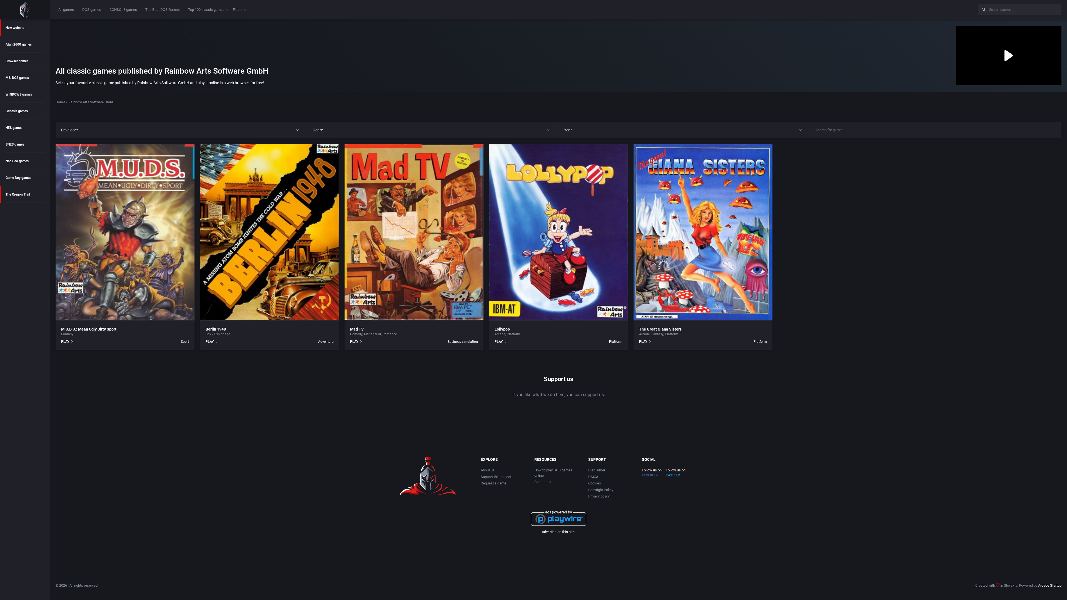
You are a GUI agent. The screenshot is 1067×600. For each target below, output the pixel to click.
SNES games (15, 144)
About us (488, 470)
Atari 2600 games (19, 44)
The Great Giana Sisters (660, 329)
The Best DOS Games (162, 10)
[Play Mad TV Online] (414, 232)
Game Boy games (18, 178)
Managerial (372, 334)
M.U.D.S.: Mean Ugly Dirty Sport (88, 329)
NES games (14, 128)
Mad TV (357, 329)
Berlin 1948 (216, 329)
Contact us (542, 482)
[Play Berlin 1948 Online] (269, 232)
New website (15, 28)
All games (66, 10)
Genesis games (17, 111)
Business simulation (463, 342)
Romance (390, 334)
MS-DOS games (17, 78)
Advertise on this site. (558, 532)
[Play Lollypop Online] (558, 232)
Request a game (493, 483)
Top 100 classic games (206, 10)
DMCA (593, 477)
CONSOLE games (123, 10)
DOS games (91, 10)
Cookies (594, 483)
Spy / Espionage (218, 334)
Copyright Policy (600, 490)
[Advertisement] (928, 9)
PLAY (65, 342)
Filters (238, 10)
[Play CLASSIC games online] (25, 9)
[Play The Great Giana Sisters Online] (703, 232)
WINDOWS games (19, 94)
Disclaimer (596, 470)
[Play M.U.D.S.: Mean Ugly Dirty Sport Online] (125, 232)
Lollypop (502, 329)
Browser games (17, 61)
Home (60, 102)
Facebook (650, 475)
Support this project (496, 477)
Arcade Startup (1049, 585)
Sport (185, 342)
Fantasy (67, 334)
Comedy (356, 334)
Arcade (500, 334)
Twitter (673, 475)
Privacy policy (599, 496)
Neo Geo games (17, 161)
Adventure (325, 342)
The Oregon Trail (18, 194)
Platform (513, 334)
